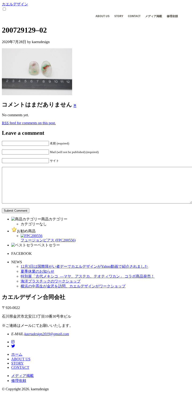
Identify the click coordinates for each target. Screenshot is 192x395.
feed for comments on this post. (29, 123)
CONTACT (134, 16)
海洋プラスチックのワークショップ (51, 281)
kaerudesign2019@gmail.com (46, 334)
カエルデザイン (15, 4)
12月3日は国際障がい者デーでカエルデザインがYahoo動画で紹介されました (84, 266)
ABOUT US (103, 16)
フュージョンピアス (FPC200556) (48, 240)
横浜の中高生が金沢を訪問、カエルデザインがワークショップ (73, 286)
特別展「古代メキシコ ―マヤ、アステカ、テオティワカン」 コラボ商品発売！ (88, 276)
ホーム (16, 354)
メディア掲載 (153, 16)
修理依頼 (172, 16)
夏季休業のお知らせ (37, 271)
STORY (118, 16)
